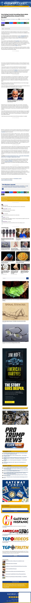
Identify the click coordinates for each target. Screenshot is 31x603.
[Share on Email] (2, 25)
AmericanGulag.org (7, 534)
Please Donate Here (15, 581)
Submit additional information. (6, 179)
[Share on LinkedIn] (23, 23)
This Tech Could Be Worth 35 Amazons (11, 568)
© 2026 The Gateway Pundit (15, 599)
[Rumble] (16, 597)
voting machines (21, 36)
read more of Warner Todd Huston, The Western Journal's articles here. (15, 186)
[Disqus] (15, 214)
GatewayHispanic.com (8, 526)
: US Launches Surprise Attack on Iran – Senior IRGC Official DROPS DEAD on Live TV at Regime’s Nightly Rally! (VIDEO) (16, 470)
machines (16, 71)
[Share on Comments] (26, 23)
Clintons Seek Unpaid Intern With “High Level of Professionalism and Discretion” (15, 462)
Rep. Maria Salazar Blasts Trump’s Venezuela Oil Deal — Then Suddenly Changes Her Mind (15, 455)
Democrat (10, 160)
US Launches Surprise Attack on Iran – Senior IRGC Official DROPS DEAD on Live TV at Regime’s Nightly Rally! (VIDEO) (15, 453)
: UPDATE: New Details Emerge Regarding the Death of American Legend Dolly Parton (15, 475)
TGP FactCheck (6, 553)
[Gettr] (11, 597)
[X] (13, 597)
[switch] (30, 6)
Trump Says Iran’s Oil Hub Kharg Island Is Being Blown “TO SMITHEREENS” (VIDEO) (15, 460)
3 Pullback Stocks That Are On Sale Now (11, 563)
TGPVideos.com (7, 541)
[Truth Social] (9, 597)
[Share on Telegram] (21, 23)
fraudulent (17, 40)
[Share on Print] (3, 25)
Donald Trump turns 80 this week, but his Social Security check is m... (15, 571)
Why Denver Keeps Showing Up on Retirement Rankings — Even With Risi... (16, 576)
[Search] (27, 278)
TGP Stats (15, 555)
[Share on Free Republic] (25, 23)
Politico (16, 45)
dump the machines (8, 161)
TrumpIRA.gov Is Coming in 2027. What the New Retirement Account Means (16, 566)
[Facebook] (14, 597)
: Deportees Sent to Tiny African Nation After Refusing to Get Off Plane (15, 477)
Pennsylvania (23, 35)
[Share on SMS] (28, 23)
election (16, 69)
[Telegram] (18, 597)
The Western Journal (17, 178)
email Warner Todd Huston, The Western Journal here (14, 185)
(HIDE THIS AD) (17, 8)
